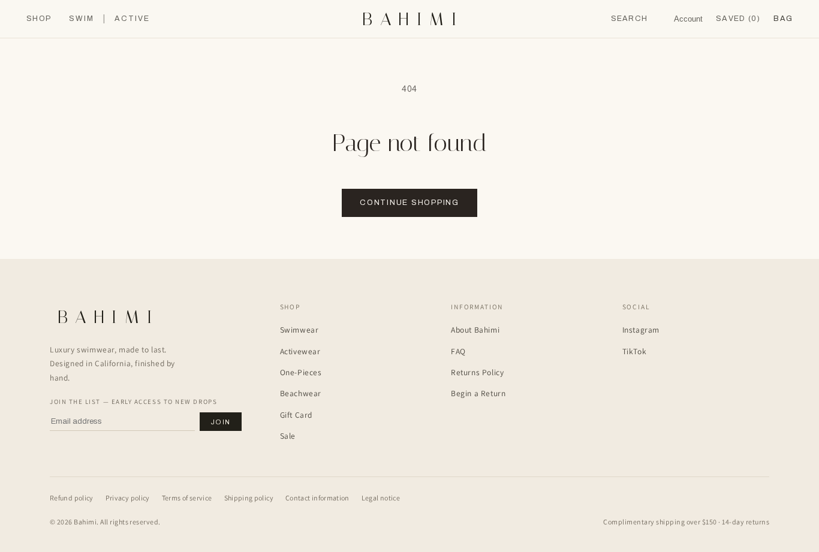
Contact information (317, 497)
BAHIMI (413, 19)
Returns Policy (477, 372)
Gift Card (296, 414)
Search (629, 18)
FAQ (458, 351)
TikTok (634, 351)
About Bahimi (475, 329)
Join (220, 422)
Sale (288, 435)
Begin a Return (478, 393)
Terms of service (187, 497)
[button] (783, 19)
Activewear (300, 351)
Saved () (738, 18)
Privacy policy (128, 497)
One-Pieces (301, 372)
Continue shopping (409, 202)
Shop (38, 19)
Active (132, 19)
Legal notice (381, 497)
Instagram (641, 329)
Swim (81, 19)
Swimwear (299, 329)
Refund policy (72, 497)
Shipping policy (248, 497)
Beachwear (300, 393)
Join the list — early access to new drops (133, 401)
